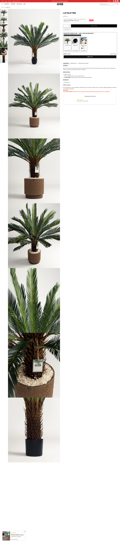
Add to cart (90, 56)
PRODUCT (6, 4)
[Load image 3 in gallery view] (4, 28)
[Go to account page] (116, 4)
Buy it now (67, 29)
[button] (107, 4)
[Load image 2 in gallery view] (4, 20)
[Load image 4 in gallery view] (4, 36)
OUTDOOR (19, 4)
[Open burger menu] (2, 4)
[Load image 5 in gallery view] (4, 43)
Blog (6, 1)
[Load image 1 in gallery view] (4, 12)
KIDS (24, 4)
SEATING (13, 4)
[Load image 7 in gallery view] (4, 59)
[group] (66, 63)
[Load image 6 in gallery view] (4, 51)
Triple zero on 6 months (63, 1)
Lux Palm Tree (67, 45)
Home (3, 7)
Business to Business (16, 1)
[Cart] (117, 4)
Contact (9, 1)
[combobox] (107, 4)
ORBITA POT (75, 45)
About (3, 1)
